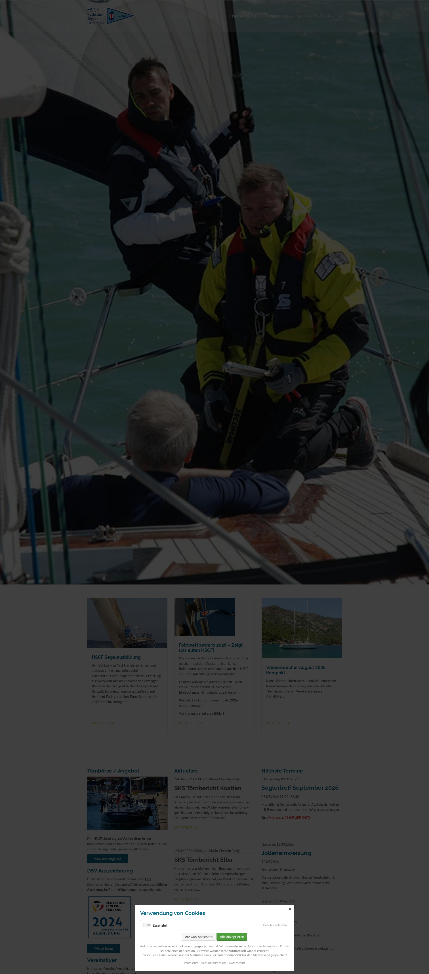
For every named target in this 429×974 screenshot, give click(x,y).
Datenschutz (237, 963)
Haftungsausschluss (213, 963)
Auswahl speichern (198, 937)
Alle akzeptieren (232, 937)
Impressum (191, 963)
